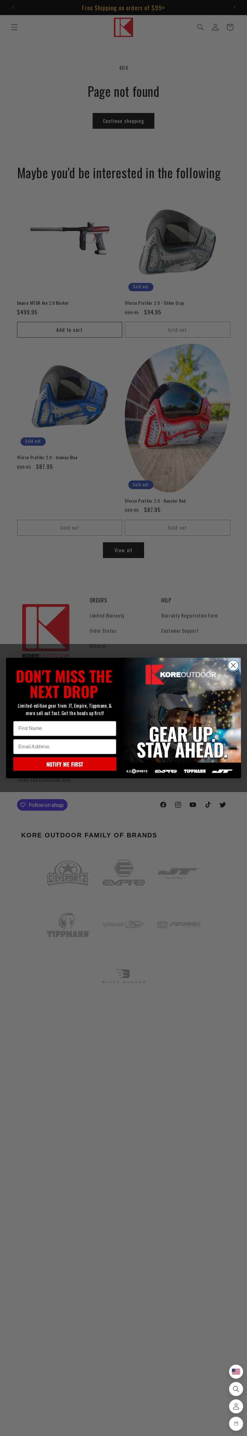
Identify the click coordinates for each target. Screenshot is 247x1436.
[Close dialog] (233, 665)
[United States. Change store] (236, 1372)
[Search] (236, 1389)
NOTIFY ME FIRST (64, 764)
